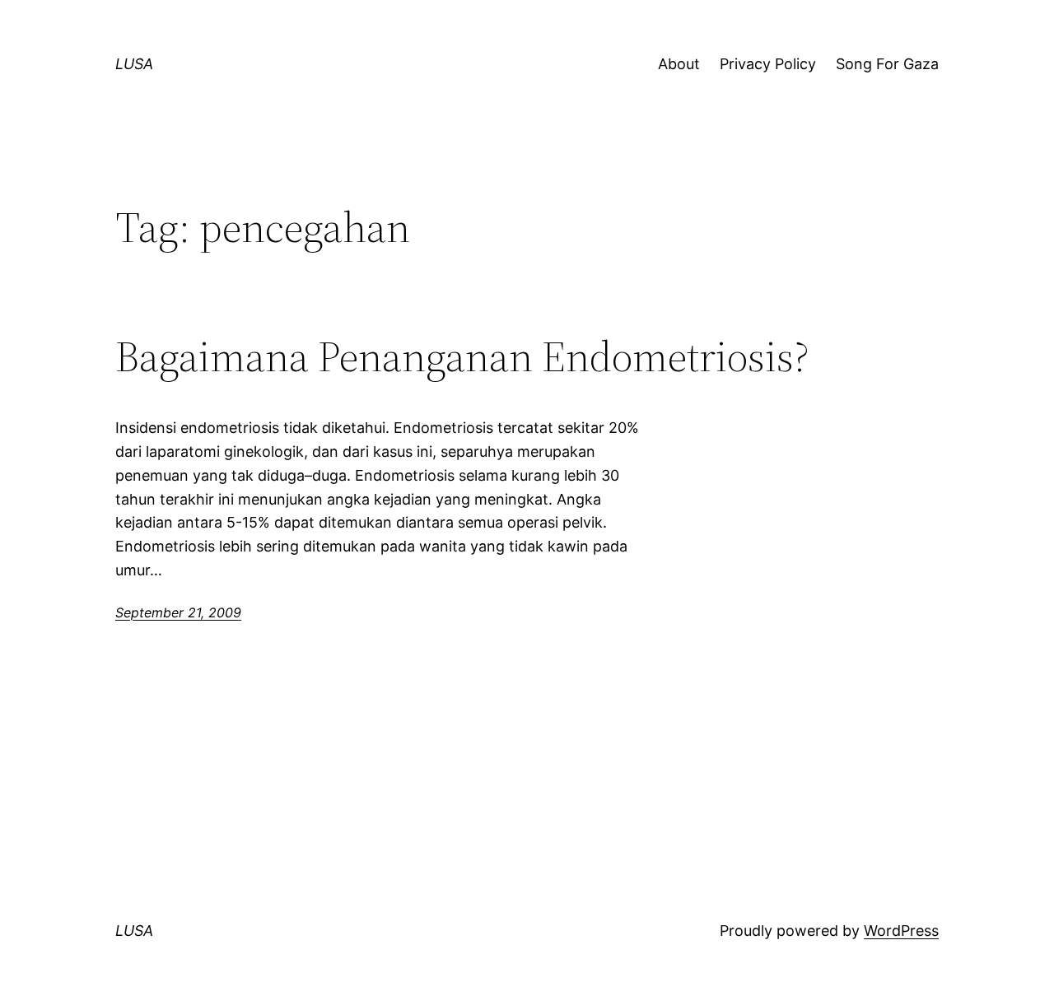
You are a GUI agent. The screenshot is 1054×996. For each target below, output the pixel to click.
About (679, 63)
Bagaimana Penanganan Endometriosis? (462, 356)
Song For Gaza (887, 63)
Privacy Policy (768, 63)
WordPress (901, 930)
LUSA (134, 63)
